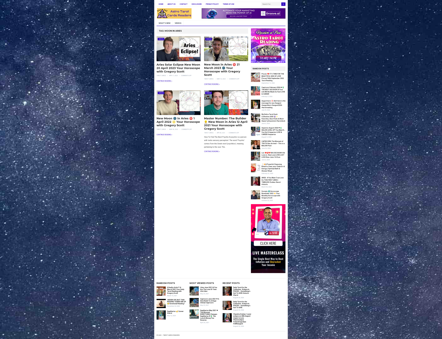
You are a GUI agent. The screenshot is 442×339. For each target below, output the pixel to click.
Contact (184, 4)
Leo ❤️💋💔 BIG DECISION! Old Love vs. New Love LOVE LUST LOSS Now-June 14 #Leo (273, 155)
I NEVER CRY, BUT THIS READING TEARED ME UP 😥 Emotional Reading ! (176, 302)
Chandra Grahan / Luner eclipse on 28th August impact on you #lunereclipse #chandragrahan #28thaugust (242, 319)
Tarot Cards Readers (171, 335)
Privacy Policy (212, 4)
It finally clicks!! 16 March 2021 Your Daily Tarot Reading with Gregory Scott (175, 290)
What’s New (164, 23)
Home (161, 4)
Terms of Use (228, 4)
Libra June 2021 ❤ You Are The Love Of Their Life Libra (208, 289)
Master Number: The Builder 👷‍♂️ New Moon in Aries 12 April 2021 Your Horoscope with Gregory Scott (225, 123)
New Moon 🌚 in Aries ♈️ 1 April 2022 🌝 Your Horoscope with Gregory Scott (178, 122)
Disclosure (197, 4)
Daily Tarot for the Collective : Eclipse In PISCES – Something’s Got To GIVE (241, 304)
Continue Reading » (164, 81)
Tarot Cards (161, 75)
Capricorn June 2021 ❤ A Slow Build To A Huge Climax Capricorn (209, 301)
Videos (178, 23)
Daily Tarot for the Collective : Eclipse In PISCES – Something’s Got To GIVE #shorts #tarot (241, 291)
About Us (171, 4)
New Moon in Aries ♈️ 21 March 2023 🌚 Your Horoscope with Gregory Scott (222, 70)
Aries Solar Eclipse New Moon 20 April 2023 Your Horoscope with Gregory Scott (178, 68)
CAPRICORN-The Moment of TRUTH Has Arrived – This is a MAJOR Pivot (273, 143)
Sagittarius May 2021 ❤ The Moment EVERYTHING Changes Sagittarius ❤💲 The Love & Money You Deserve (209, 315)
